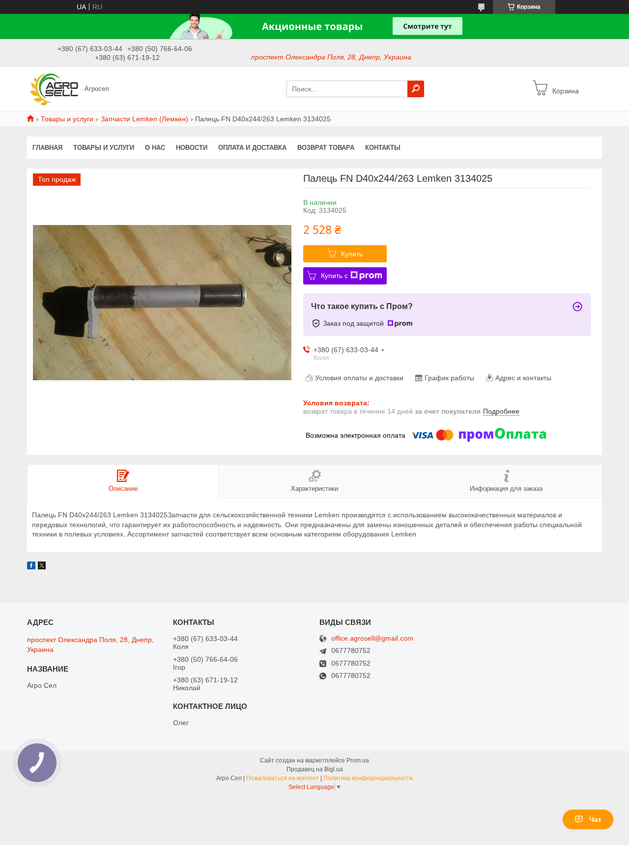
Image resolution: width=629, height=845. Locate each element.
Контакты (382, 147)
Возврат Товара (325, 147)
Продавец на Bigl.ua (314, 769)
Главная (47, 147)
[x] (42, 567)
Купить (352, 254)
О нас (155, 147)
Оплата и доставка (252, 147)
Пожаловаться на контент (282, 778)
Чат (595, 819)
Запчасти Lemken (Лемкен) (144, 119)
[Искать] (415, 89)
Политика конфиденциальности (368, 778)
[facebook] (31, 567)
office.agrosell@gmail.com (372, 638)
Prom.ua (357, 760)
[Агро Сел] (53, 88)
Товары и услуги (67, 119)
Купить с (334, 276)
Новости (191, 147)
